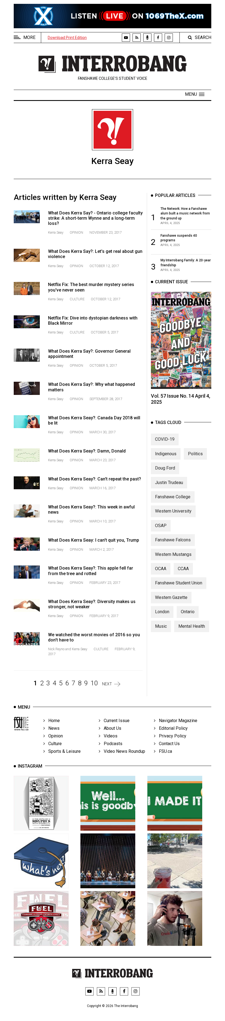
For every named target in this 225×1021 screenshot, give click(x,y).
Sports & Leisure (63, 751)
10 (94, 683)
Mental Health (191, 626)
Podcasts (111, 743)
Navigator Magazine (176, 720)
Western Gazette (171, 597)
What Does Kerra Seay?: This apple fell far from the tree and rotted (90, 570)
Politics (195, 453)
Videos (108, 736)
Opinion (76, 232)
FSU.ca (164, 751)
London (162, 611)
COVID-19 (165, 439)
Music (161, 626)
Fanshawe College (172, 496)
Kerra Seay (56, 232)
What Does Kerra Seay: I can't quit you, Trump (93, 540)
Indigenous (165, 453)
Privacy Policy (171, 736)
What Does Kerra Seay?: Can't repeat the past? (94, 479)
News (52, 728)
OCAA (160, 568)
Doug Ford (165, 468)
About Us (110, 728)
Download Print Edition (67, 37)
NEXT (107, 684)
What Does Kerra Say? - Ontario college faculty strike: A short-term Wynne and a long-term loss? (95, 218)
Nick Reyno (56, 649)
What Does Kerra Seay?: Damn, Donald (87, 451)
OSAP (161, 525)
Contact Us (168, 743)
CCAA (183, 568)
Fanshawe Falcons (173, 539)
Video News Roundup (122, 751)
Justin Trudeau (169, 482)
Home (52, 720)
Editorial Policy (172, 728)
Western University (173, 511)
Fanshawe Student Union (178, 583)
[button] (194, 94)
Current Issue (115, 720)
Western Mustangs (173, 554)
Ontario (188, 611)
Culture (77, 299)
